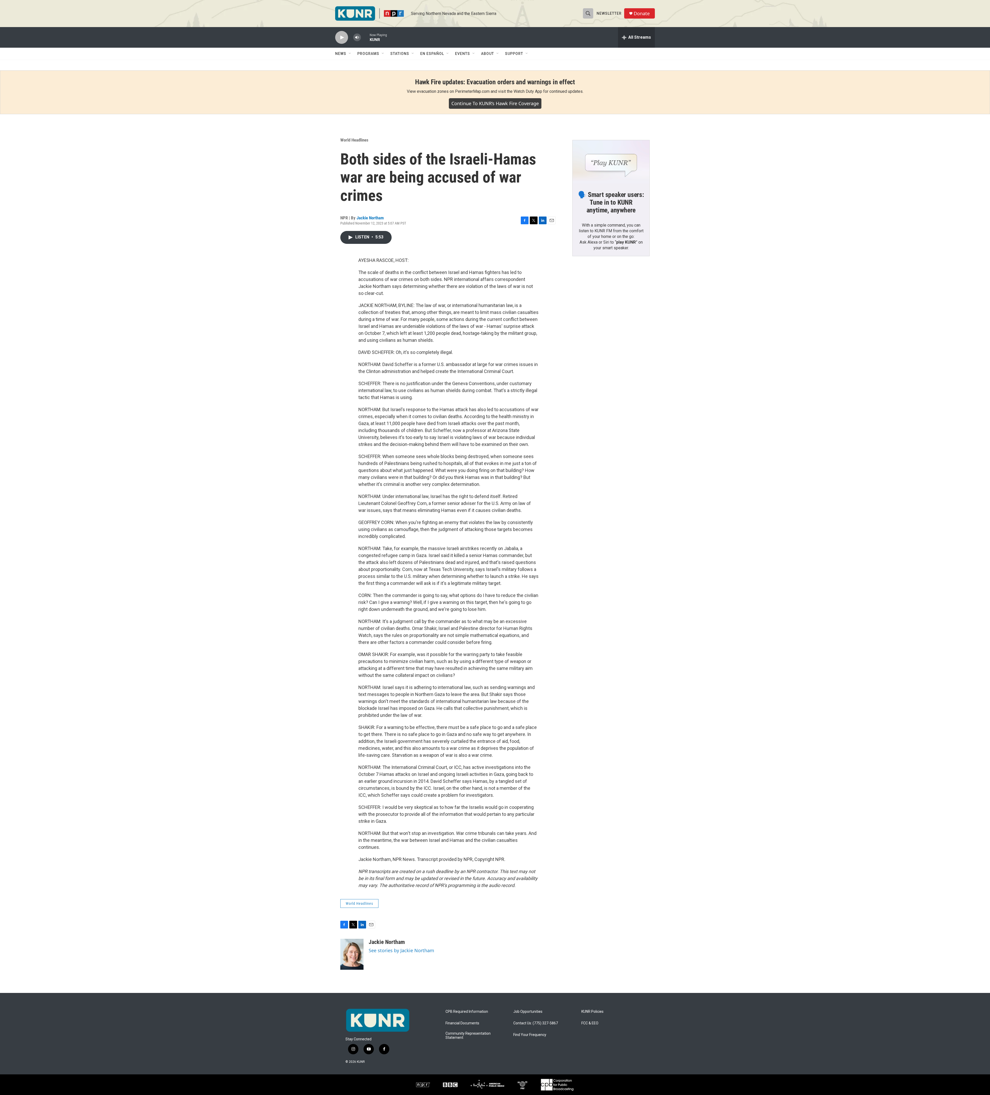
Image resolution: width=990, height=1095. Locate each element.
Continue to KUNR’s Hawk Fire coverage (495, 103)
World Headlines (354, 140)
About (487, 54)
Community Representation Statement (468, 1036)
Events (462, 54)
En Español (432, 54)
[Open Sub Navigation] (350, 54)
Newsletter (609, 13)
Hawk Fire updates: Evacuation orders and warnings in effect (495, 82)
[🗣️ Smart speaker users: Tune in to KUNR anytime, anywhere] (611, 162)
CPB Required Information (467, 1012)
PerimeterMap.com (472, 91)
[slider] (365, 37)
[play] (341, 37)
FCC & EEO (589, 1023)
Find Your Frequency (529, 1035)
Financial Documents (462, 1023)
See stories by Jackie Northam (401, 950)
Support (514, 54)
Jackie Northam (370, 217)
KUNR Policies (592, 1012)
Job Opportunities (527, 1012)
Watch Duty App (528, 91)
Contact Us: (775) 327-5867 (535, 1023)
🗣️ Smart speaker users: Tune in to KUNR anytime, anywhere (611, 202)
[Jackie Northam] (352, 954)
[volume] (357, 37)
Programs (368, 54)
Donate (642, 13)
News (340, 54)
